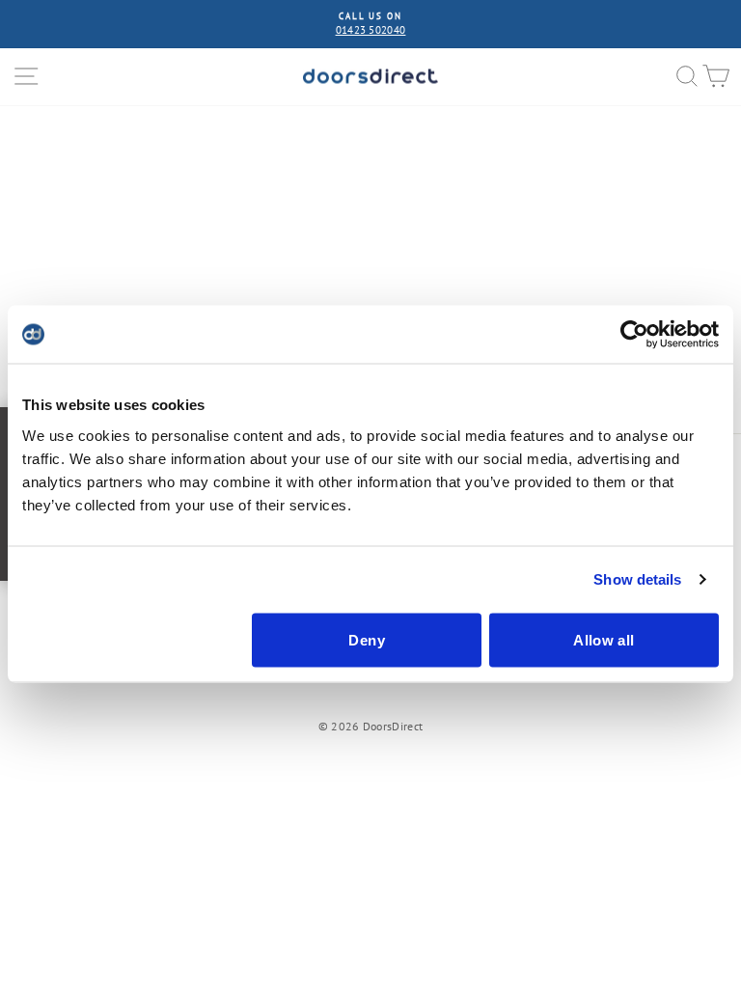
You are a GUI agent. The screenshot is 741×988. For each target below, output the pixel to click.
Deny (366, 639)
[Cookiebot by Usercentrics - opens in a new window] (634, 334)
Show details (637, 579)
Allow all (603, 639)
